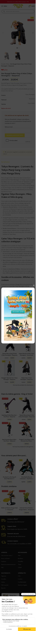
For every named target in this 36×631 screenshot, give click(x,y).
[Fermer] (34, 285)
